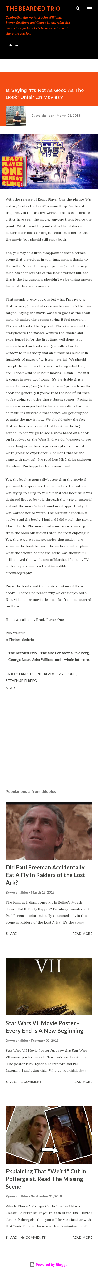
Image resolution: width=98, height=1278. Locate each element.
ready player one (60, 674)
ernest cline (31, 674)
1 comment (31, 1082)
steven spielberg (21, 680)
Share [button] (11, 688)
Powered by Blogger (52, 1264)
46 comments (33, 1237)
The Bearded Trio (33, 8)
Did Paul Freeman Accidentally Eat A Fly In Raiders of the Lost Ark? (45, 875)
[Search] (78, 8)
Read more (82, 933)
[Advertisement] (49, 740)
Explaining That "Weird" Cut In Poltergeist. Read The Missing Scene (46, 1179)
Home (13, 45)
